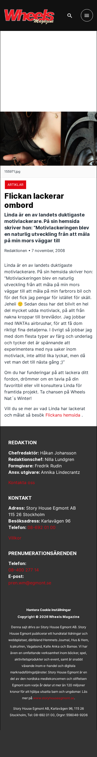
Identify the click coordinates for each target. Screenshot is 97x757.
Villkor (14, 538)
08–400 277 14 (23, 570)
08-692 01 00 (41, 527)
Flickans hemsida (63, 415)
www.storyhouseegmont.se (53, 698)
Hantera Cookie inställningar (48, 610)
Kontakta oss (21, 482)
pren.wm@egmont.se (29, 582)
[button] (70, 15)
